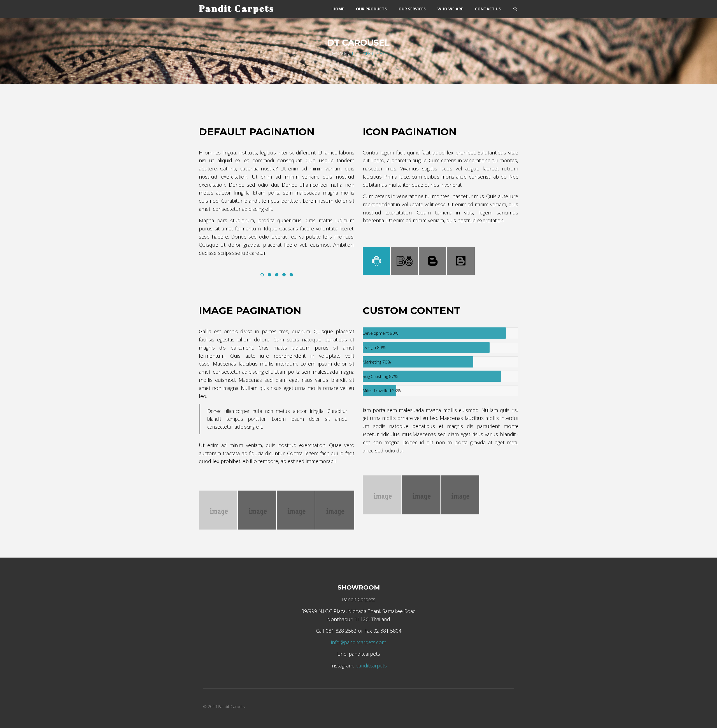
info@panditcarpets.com (358, 642)
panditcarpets (371, 665)
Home (339, 53)
